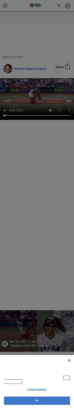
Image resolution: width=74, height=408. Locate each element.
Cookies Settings (37, 389)
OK (37, 400)
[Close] (69, 364)
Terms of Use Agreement (39, 381)
